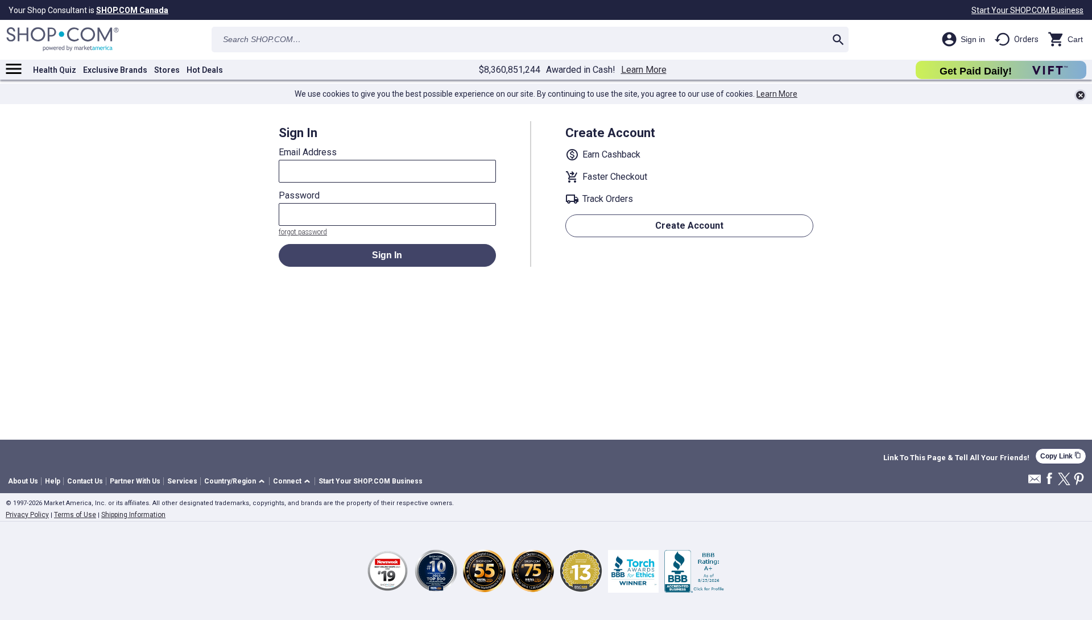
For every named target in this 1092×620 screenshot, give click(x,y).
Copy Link (1060, 456)
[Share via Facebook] (1049, 479)
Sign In (387, 255)
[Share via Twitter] (1064, 480)
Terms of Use (75, 515)
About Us (23, 481)
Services (182, 481)
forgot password (303, 232)
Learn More (644, 70)
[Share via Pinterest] (1079, 480)
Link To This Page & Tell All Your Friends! (956, 458)
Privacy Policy (27, 515)
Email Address (308, 152)
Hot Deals (205, 70)
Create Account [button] (689, 225)
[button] (236, 481)
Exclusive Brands (115, 70)
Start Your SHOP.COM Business (1027, 10)
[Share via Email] (1034, 482)
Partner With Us (135, 481)
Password (299, 195)
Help (52, 481)
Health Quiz (54, 70)
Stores (167, 70)
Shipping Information (133, 515)
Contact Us (85, 481)
